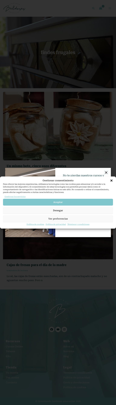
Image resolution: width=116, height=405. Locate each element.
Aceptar (58, 202)
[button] (111, 180)
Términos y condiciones (78, 224)
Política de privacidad (56, 224)
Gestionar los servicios (15, 197)
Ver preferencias (58, 218)
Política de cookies (35, 224)
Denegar (58, 210)
